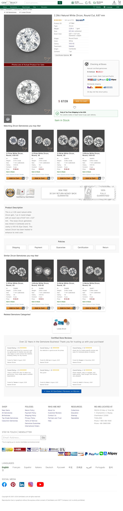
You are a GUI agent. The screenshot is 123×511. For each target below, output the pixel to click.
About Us (51, 410)
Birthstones (6, 415)
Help (35, 7)
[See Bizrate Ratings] (80, 20)
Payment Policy (30, 413)
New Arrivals (26, 7)
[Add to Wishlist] (74, 107)
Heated (71, 46)
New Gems (6, 410)
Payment (38, 247)
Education (44, 7)
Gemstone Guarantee (32, 423)
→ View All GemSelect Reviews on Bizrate (61, 391)
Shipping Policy (30, 415)
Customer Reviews (55, 413)
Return (105, 247)
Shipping (16, 247)
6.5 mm (71, 31)
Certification (83, 247)
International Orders (32, 426)
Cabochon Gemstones (10, 421)
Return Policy (29, 410)
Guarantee (60, 247)
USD (117, 7)
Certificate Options (62, 55)
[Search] (60, 2)
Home (5, 7)
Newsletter (75, 418)
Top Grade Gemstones (10, 418)
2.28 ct (71, 28)
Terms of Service (31, 421)
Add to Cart (81, 101)
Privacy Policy (30, 418)
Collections (75, 410)
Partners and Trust (55, 418)
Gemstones (14, 7)
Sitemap (74, 415)
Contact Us (52, 415)
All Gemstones (7, 413)
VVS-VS (71, 44)
